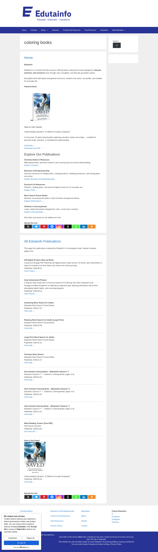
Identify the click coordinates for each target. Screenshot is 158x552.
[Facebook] (52, 226)
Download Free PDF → (33, 148)
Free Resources (90, 30)
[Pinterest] (44, 226)
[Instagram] (60, 226)
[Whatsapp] (76, 226)
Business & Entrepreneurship (62, 511)
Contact (84, 526)
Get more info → (31, 431)
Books (43, 30)
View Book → (29, 146)
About (83, 516)
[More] (92, 226)
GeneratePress (49, 535)
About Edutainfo (117, 30)
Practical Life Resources (71, 30)
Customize (12, 538)
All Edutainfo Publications (42, 241)
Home (24, 30)
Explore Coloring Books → (34, 212)
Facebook (116, 517)
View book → (29, 311)
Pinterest (115, 522)
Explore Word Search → (34, 201)
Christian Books (26, 511)
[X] (28, 226)
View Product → (30, 271)
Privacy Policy (56, 526)
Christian (34, 30)
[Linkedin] (84, 226)
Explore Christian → (32, 165)
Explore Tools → (30, 190)
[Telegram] (36, 226)
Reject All (30, 538)
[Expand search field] (117, 45)
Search (116, 41)
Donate (84, 521)
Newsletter (104, 30)
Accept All (21, 543)
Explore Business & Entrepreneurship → (40, 179)
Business (55, 30)
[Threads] (68, 226)
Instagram (116, 519)
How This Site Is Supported (96, 539)
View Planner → (30, 294)
